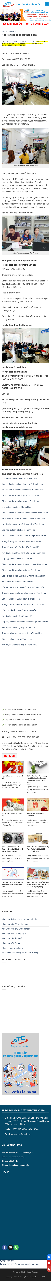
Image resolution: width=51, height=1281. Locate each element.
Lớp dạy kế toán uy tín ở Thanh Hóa (18, 559)
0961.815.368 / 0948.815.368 (25, 1129)
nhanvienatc (30, 41)
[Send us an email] (10, 1247)
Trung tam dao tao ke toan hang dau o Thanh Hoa (23, 605)
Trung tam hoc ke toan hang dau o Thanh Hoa (22, 633)
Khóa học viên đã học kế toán (15, 924)
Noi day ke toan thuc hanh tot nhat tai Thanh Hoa (23, 518)
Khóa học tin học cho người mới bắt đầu (19, 919)
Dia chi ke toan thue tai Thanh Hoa (17, 639)
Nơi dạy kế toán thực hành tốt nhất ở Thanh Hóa (23, 524)
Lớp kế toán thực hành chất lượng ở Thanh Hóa (23, 587)
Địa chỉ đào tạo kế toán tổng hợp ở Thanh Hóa (22, 484)
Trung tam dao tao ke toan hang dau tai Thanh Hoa (24, 593)
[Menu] (47, 4)
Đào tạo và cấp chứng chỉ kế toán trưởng (20, 953)
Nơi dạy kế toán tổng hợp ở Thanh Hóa (19, 645)
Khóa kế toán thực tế (10, 31)
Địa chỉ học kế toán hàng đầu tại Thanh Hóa (21, 570)
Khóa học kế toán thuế (12, 938)
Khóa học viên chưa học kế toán (16, 929)
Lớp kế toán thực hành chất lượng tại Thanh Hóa (23, 576)
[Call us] (16, 1247)
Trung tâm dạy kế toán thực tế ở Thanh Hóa (21, 547)
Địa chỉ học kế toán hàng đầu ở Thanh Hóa (21, 599)
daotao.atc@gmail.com (21, 1134)
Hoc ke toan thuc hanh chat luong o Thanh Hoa (22, 490)
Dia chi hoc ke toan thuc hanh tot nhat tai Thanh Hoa (25, 513)
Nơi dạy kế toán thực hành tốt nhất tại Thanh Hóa (23, 553)
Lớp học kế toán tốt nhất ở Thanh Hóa (18, 530)
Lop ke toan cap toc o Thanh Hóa (16, 507)
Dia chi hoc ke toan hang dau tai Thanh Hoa (21, 496)
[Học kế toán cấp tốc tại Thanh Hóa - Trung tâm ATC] (21, 4)
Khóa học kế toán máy (11, 943)
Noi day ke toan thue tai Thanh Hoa (17, 582)
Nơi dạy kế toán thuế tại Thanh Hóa (17, 616)
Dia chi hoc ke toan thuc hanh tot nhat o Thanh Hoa (24, 564)
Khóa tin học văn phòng (12, 948)
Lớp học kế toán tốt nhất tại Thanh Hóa (19, 610)
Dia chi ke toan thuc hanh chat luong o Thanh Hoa (24, 536)
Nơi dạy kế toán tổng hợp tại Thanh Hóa (19, 628)
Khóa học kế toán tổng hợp (14, 934)
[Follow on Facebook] (4, 1247)
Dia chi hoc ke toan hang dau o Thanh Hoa (20, 501)
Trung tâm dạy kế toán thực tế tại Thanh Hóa (21, 541)
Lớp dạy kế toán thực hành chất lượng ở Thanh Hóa (25, 622)
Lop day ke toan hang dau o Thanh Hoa (19, 478)
